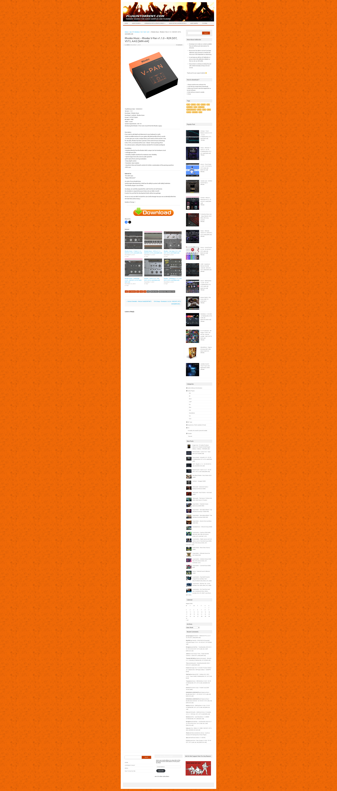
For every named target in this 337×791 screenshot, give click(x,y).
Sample (190, 433)
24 (186, 616)
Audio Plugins (136, 23)
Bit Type (190, 422)
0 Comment (179, 45)
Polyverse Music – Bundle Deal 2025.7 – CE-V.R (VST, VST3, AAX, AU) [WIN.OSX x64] (198, 694)
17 (186, 614)
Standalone (192, 413)
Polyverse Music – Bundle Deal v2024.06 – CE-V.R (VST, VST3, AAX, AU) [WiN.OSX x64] (199, 700)
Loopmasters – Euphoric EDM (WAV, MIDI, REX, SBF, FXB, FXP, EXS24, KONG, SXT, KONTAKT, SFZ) (201, 534)
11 (190, 612)
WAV (209, 109)
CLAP (190, 401)
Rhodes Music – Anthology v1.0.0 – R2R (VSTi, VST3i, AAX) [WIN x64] (133, 280)
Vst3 (144, 32)
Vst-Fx (189, 111)
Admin (128, 45)
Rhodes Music (154, 291)
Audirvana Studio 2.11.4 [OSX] (197, 737)
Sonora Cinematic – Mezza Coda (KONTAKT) (138, 301)
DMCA (126, 768)
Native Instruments (191, 109)
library (199, 109)
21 (201, 614)
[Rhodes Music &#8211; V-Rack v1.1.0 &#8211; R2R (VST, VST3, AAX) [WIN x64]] (134, 240)
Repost (193, 104)
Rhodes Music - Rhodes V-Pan (167, 291)
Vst (141, 32)
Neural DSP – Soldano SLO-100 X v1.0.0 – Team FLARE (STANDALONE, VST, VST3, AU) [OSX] (199, 676)
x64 (148, 32)
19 (194, 614)
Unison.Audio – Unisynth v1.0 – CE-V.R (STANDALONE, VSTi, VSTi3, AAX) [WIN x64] (202, 459)
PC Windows (136, 32)
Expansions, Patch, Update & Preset (154, 23)
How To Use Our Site (130, 771)
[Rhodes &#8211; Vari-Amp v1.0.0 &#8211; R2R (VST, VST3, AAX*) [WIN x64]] (173, 240)
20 (197, 614)
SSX (190, 410)
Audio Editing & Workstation (177, 23)
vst (198, 104)
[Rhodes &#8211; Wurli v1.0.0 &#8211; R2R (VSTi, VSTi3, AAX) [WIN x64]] (153, 267)
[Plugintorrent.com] (168, 21)
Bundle (203, 104)
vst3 (195, 106)
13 (197, 612)
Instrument (201, 106)
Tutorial (204, 23)
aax (200, 111)
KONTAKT (190, 106)
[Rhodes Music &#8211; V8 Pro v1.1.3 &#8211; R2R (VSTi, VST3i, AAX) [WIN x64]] (153, 240)
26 (194, 616)
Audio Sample (194, 23)
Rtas (190, 407)
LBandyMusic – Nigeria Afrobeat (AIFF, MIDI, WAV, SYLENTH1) (206, 349)
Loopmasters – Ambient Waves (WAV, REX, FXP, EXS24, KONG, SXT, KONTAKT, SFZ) (201, 560)
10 (186, 612)
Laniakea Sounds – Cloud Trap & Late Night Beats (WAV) (205, 365)
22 (205, 614)
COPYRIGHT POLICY (130, 765)
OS (188, 427)
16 (209, 612)
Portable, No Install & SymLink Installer (197, 430)
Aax (131, 32)
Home (126, 23)
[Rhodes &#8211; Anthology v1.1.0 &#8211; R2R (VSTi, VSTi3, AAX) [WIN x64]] (173, 267)
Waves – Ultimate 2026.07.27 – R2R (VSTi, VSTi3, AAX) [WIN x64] (206, 232)
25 (190, 616)
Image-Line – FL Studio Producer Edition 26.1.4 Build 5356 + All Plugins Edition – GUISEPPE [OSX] (198, 669)
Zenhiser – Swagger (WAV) (199, 481)
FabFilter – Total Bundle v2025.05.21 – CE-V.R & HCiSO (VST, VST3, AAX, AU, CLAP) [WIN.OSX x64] (199, 648)
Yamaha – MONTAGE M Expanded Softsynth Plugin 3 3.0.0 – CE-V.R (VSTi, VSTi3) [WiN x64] (199, 642)
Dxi (190, 404)
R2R (148, 291)
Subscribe (161, 771)
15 (205, 612)
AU (208, 104)
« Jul (187, 620)
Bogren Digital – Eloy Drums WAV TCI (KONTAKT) (205, 299)
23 (209, 614)
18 (190, 614)
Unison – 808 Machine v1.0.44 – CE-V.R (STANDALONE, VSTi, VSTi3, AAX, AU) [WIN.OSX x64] (205, 284)
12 (194, 612)
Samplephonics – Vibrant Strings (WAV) (202, 526)
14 (201, 612)
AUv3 (190, 398)
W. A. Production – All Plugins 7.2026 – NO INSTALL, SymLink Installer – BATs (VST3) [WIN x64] (206, 334)
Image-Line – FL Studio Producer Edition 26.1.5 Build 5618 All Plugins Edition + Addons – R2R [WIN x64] (201, 446)
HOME (126, 762)
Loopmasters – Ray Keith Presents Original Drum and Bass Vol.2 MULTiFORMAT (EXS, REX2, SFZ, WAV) (202, 578)
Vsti (188, 104)
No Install (195, 111)
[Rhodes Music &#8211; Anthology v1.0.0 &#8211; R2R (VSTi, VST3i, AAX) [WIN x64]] (134, 267)
